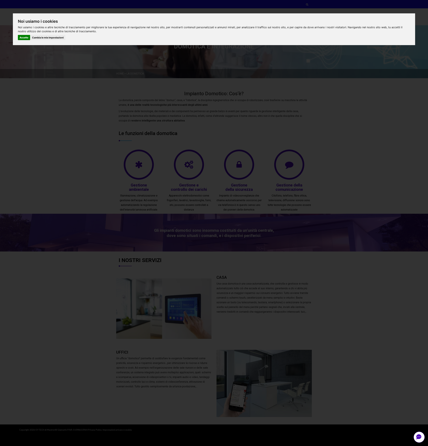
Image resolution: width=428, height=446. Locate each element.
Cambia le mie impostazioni (48, 37)
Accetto (24, 37)
